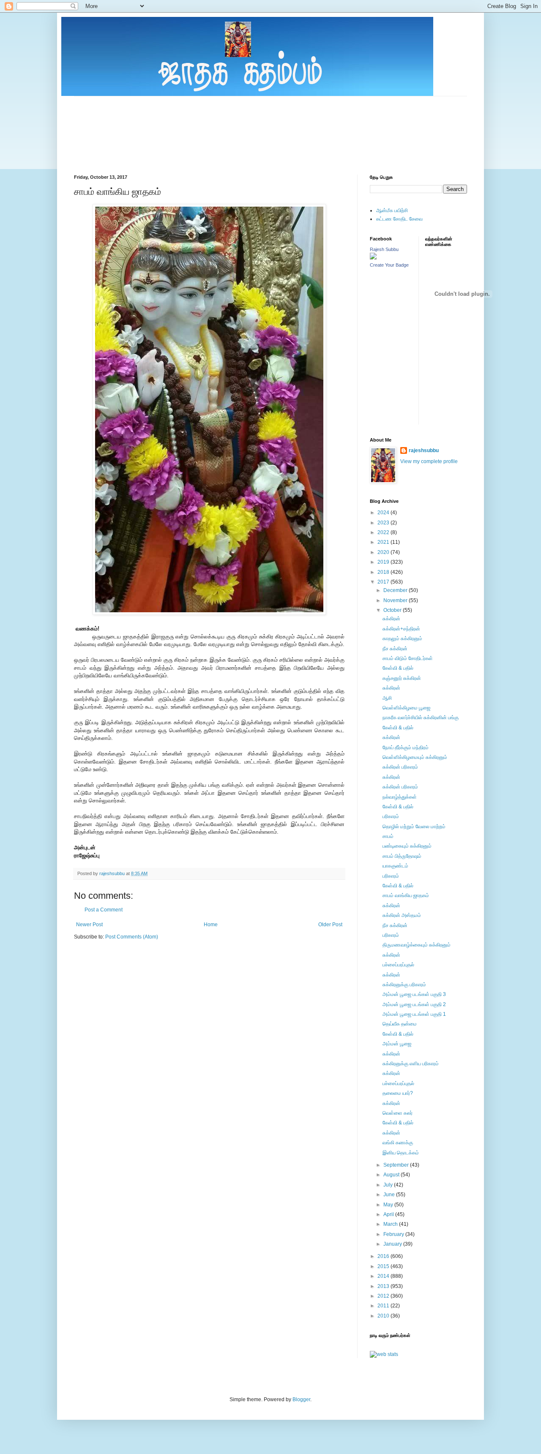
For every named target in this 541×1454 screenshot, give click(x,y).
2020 (384, 552)
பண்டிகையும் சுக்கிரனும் (407, 846)
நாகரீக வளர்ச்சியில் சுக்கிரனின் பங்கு (421, 717)
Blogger (301, 1399)
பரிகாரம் (391, 816)
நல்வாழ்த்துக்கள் (400, 797)
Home (211, 925)
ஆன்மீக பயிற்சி (392, 210)
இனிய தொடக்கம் (401, 1153)
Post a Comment (104, 910)
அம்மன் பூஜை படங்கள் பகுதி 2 (414, 1004)
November (396, 600)
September (396, 1165)
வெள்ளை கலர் (398, 1113)
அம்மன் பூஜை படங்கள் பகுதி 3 (414, 994)
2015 (384, 1266)
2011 (384, 1306)
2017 (384, 582)
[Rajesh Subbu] (373, 258)
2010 (384, 1316)
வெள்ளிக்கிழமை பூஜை (406, 708)
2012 (384, 1296)
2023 (384, 523)
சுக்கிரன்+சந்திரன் (401, 629)
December (396, 590)
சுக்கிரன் (391, 619)
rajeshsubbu (112, 873)
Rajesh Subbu (384, 249)
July (388, 1185)
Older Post (330, 925)
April (389, 1214)
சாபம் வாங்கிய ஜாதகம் (406, 895)
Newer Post (89, 925)
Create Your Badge (389, 264)
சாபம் (388, 836)
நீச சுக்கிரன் (395, 649)
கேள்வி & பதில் (398, 668)
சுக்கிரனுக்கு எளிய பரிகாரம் (411, 1064)
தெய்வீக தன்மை (400, 1024)
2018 (384, 572)
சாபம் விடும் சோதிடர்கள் (408, 658)
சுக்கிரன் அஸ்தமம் (402, 915)
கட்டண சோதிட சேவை (399, 219)
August (392, 1175)
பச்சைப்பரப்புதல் (398, 965)
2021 (384, 542)
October (393, 610)
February (394, 1234)
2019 (384, 562)
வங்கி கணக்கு (398, 1143)
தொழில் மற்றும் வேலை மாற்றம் (414, 826)
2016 (384, 1256)
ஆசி (387, 698)
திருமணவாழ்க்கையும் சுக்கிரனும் (417, 945)
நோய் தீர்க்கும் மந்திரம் (406, 747)
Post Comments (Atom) (131, 937)
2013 (384, 1286)
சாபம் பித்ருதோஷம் (402, 856)
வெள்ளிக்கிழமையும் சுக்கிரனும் (415, 757)
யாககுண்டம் (395, 866)
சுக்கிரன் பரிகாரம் (400, 767)
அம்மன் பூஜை (397, 1044)
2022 (384, 532)
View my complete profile (429, 461)
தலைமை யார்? (398, 1093)
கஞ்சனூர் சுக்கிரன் (402, 678)
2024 (384, 513)
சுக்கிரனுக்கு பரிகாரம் (404, 985)
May (388, 1205)
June (389, 1195)
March (391, 1224)
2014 (384, 1276)
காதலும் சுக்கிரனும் (402, 638)
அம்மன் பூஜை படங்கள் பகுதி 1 (414, 1014)
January (393, 1244)
